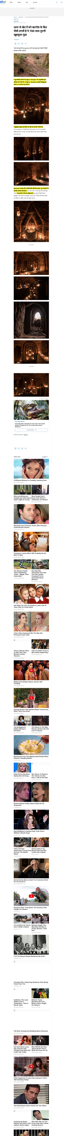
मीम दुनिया (35, 2)
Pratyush (16, 39)
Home (15, 17)
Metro (26, 434)
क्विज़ (27, 2)
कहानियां (19, 2)
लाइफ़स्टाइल (21, 17)
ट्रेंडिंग (11, 2)
